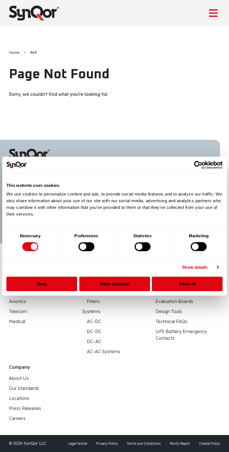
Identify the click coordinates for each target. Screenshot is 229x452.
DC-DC (94, 331)
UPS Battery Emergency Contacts (181, 335)
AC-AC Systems (103, 351)
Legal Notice (77, 443)
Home (14, 52)
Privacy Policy (107, 443)
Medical (17, 321)
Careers (17, 418)
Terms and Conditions (144, 443)
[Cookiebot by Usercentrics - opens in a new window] (198, 165)
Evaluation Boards (174, 301)
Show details (194, 267)
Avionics (17, 301)
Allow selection (115, 284)
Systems (91, 311)
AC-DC (94, 321)
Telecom (18, 311)
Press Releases (25, 408)
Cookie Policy (209, 443)
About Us (19, 378)
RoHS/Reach (180, 443)
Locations (19, 398)
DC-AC (94, 341)
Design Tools (169, 311)
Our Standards (24, 388)
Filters (93, 301)
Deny (42, 284)
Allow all (187, 284)
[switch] (86, 246)
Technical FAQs (171, 321)
